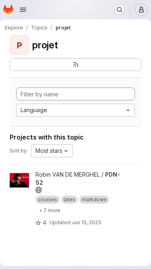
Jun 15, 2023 (86, 222)
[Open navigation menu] (23, 9)
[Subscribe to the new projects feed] (75, 64)
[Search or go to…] (119, 10)
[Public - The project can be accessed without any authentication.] (38, 190)
